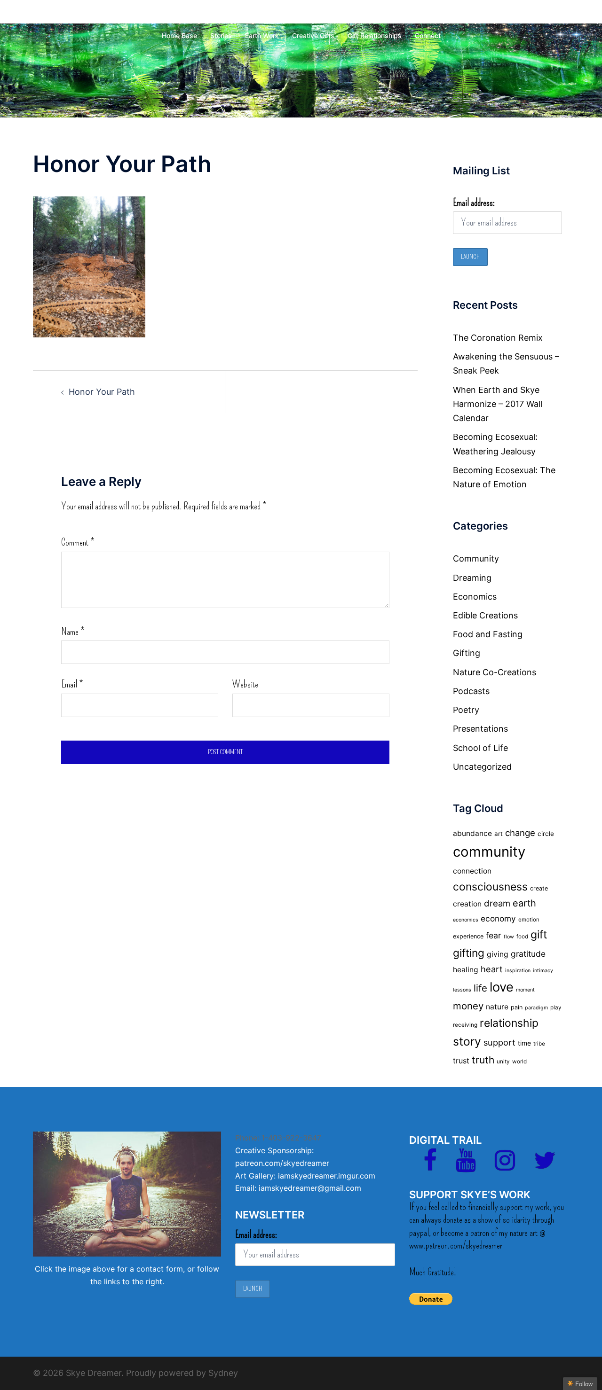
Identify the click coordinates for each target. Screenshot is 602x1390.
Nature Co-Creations (494, 672)
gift (539, 934)
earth (524, 903)
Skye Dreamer (301, 16)
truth (483, 1060)
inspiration (518, 971)
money (468, 1006)
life (480, 988)
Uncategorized (482, 767)
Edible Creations (485, 615)
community (489, 851)
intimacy (543, 971)
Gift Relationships (375, 35)
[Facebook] (430, 1166)
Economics (475, 596)
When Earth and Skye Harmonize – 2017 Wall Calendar (497, 404)
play (556, 1007)
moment (525, 990)
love (502, 987)
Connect (428, 35)
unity (503, 1061)
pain (517, 1007)
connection (472, 871)
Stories (221, 35)
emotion (528, 919)
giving (497, 954)
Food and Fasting (488, 634)
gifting (468, 952)
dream (497, 903)
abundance (472, 833)
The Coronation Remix (498, 338)
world (519, 1061)
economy (498, 918)
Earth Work (262, 35)
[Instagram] (505, 1166)
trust (461, 1060)
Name (72, 631)
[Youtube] (466, 1166)
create (539, 888)
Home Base (179, 35)
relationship (509, 1023)
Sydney (223, 1373)
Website (245, 684)
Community (476, 558)
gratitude (528, 954)
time (524, 1043)
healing (465, 969)
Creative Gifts (313, 35)
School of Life (480, 748)
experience (468, 936)
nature (497, 1006)
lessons (462, 990)
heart (492, 969)
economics (465, 920)
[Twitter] (544, 1166)
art (498, 833)
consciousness (490, 886)
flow (509, 937)
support (499, 1042)
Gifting (466, 653)
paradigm (536, 1008)
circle (546, 833)
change (520, 833)
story (467, 1041)
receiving (465, 1025)
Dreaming (472, 578)
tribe (539, 1043)
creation (467, 903)
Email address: (474, 202)
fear (493, 935)
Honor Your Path (102, 392)
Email (72, 684)
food (522, 936)
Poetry (466, 710)
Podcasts (471, 691)
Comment (77, 542)
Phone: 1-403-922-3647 (278, 1137)
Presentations (480, 729)
